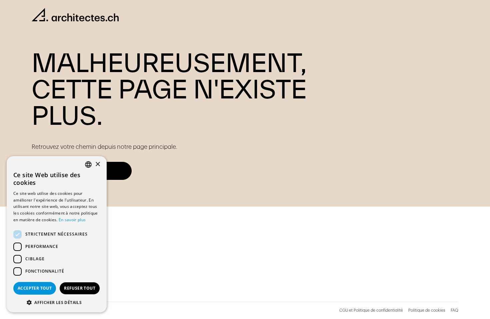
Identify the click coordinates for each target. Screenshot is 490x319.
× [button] (97, 164)
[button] (56, 302)
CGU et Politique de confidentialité (371, 310)
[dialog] (57, 234)
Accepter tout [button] (35, 288)
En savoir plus (72, 220)
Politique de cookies (426, 310)
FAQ (454, 310)
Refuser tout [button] (79, 288)
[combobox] (88, 164)
